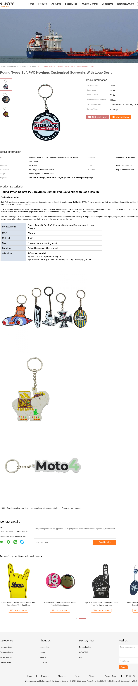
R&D (81, 657)
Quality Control (90, 4)
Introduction (44, 647)
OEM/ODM (83, 652)
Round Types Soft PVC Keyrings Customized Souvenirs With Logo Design (67, 66)
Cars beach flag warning (17, 508)
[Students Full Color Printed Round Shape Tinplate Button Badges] (59, 581)
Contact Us (107, 4)
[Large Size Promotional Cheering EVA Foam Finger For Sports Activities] (101, 581)
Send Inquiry (105, 542)
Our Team (43, 663)
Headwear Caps (6, 647)
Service (43, 657)
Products (42, 4)
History (42, 652)
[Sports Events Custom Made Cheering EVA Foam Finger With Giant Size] (18, 581)
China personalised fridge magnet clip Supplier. (43, 681)
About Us (56, 4)
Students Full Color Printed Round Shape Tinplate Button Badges (60, 604)
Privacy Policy (111, 676)
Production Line (85, 647)
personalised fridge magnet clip (44, 508)
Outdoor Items (5, 663)
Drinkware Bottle (6, 652)
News (77, 676)
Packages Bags (6, 657)
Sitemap (92, 676)
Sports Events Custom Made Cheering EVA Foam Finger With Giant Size (18, 604)
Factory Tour (71, 4)
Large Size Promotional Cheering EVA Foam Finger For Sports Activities (101, 604)
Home (31, 4)
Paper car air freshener (72, 508)
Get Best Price (99, 117)
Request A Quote (125, 4)
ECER (134, 681)
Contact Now (122, 117)
